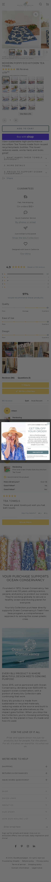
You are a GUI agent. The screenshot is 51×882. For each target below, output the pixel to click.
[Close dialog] (48, 423)
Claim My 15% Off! (38, 452)
